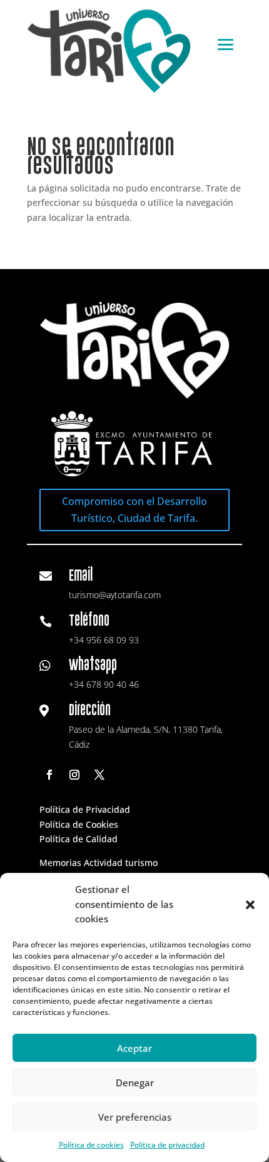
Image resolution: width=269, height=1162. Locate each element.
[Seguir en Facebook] (49, 775)
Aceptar (134, 1048)
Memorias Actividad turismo (98, 863)
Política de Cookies (78, 824)
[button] (250, 905)
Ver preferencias (134, 1117)
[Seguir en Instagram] (74, 775)
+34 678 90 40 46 (104, 684)
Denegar (135, 1082)
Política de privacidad (167, 1144)
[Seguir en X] (99, 775)
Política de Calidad (78, 839)
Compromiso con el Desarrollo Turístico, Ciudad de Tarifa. (134, 509)
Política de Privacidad (84, 809)
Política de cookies (91, 1144)
